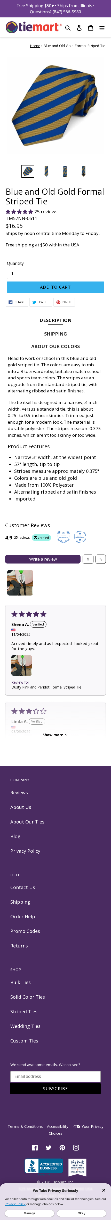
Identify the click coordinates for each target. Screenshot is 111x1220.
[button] (20, 211)
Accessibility (57, 1126)
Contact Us (22, 887)
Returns (19, 946)
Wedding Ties (25, 1026)
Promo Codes (25, 931)
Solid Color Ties (27, 997)
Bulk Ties (20, 982)
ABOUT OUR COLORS (55, 346)
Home (35, 45)
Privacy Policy (25, 851)
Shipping (20, 902)
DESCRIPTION (55, 320)
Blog (15, 836)
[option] (28, 171)
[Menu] (102, 27)
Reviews (19, 792)
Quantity (15, 263)
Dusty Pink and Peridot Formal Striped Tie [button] (46, 687)
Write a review (43, 559)
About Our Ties (27, 822)
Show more (53, 734)
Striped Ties (23, 1011)
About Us (20, 807)
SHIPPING (55, 334)
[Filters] (88, 559)
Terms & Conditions (25, 1126)
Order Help (22, 916)
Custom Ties (24, 1041)
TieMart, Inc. (63, 1181)
